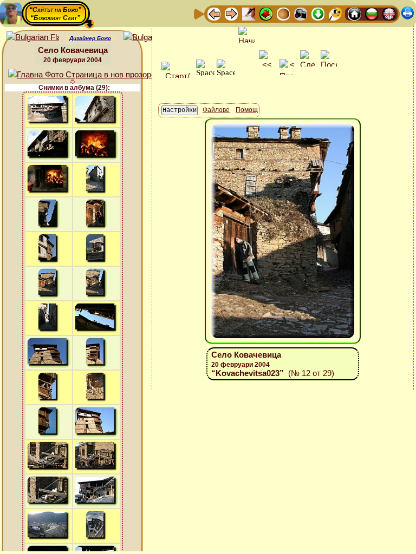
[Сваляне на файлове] (317, 13)
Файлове (216, 110)
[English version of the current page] (32, 37)
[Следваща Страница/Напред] (231, 13)
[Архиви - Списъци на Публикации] (248, 13)
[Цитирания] (265, 13)
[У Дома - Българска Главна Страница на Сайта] (371, 13)
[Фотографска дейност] (300, 13)
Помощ (247, 110)
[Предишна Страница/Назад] (213, 13)
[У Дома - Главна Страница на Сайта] (354, 13)
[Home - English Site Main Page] (388, 13)
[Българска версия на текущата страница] (149, 37)
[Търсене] (335, 13)
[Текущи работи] (283, 13)
